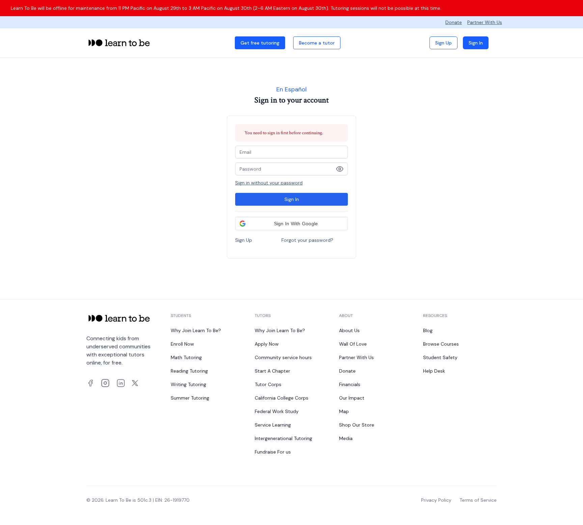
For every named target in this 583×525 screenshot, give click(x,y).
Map (344, 411)
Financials (349, 384)
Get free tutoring (260, 43)
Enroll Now (182, 344)
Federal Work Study (277, 411)
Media (346, 438)
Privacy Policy (436, 500)
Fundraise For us (273, 452)
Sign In (476, 43)
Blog (428, 330)
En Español (291, 89)
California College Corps (281, 398)
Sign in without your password (269, 183)
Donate (453, 22)
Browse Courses (441, 344)
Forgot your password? (307, 240)
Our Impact (351, 398)
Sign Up (443, 43)
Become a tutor (317, 43)
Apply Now (267, 344)
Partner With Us (484, 22)
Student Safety (440, 357)
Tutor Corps (268, 384)
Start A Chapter (272, 371)
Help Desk (434, 371)
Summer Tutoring (190, 398)
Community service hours (283, 357)
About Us (349, 330)
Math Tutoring (186, 357)
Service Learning (273, 425)
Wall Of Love (353, 344)
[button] (291, 223)
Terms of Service (478, 500)
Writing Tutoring (188, 384)
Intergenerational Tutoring (283, 438)
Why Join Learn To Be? (196, 330)
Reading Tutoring (189, 371)
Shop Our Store (356, 425)
